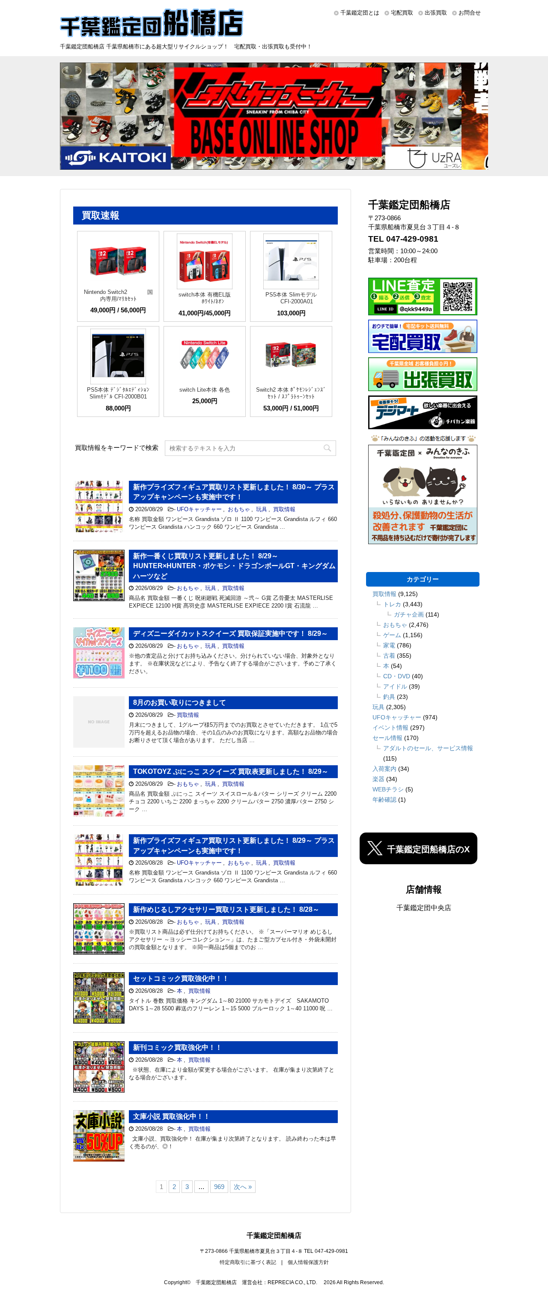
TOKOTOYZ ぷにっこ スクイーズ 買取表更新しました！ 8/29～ (230, 771)
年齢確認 (384, 799)
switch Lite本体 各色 (204, 389)
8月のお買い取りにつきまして (179, 702)
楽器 (378, 779)
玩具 (261, 509)
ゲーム (392, 635)
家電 (389, 645)
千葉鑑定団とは (359, 12)
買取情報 (284, 509)
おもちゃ (239, 509)
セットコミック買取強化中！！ (181, 978)
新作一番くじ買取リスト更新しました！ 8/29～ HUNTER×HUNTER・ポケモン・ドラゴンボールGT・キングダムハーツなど (234, 566)
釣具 (389, 696)
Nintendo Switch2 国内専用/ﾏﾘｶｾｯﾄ (118, 295)
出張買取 (436, 12)
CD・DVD (396, 676)
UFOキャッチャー (199, 509)
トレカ (392, 604)
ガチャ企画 (409, 614)
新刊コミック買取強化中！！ (177, 1047)
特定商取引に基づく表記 (248, 1262)
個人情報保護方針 (308, 1262)
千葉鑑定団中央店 (423, 907)
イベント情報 (390, 727)
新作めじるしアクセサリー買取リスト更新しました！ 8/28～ (226, 909)
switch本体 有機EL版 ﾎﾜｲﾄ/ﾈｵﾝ (205, 298)
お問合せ (470, 12)
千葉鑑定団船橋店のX (428, 849)
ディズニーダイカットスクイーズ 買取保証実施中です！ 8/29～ (230, 633)
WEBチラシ (388, 789)
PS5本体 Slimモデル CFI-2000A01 (291, 298)
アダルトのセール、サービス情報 (428, 748)
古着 (389, 655)
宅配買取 (402, 12)
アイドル (395, 686)
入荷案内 (384, 768)
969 (219, 1186)
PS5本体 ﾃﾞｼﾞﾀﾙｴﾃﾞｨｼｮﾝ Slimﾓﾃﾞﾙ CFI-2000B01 (118, 393)
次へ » (243, 1186)
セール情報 (387, 737)
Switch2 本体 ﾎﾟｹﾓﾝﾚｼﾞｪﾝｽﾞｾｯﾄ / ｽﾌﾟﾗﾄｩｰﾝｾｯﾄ (291, 393)
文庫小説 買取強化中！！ (171, 1116)
